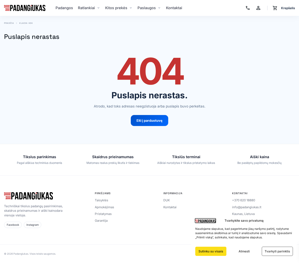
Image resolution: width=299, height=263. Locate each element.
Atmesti (244, 251)
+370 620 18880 (243, 200)
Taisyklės (101, 200)
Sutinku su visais (211, 251)
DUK (166, 200)
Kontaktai (174, 8)
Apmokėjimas (104, 207)
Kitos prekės (116, 8)
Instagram (32, 224)
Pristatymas (103, 214)
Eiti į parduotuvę (149, 120)
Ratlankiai (86, 8)
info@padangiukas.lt (246, 207)
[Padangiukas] (24, 8)
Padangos (64, 8)
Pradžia (9, 23)
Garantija (101, 220)
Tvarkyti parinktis (277, 251)
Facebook (13, 224)
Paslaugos (146, 8)
